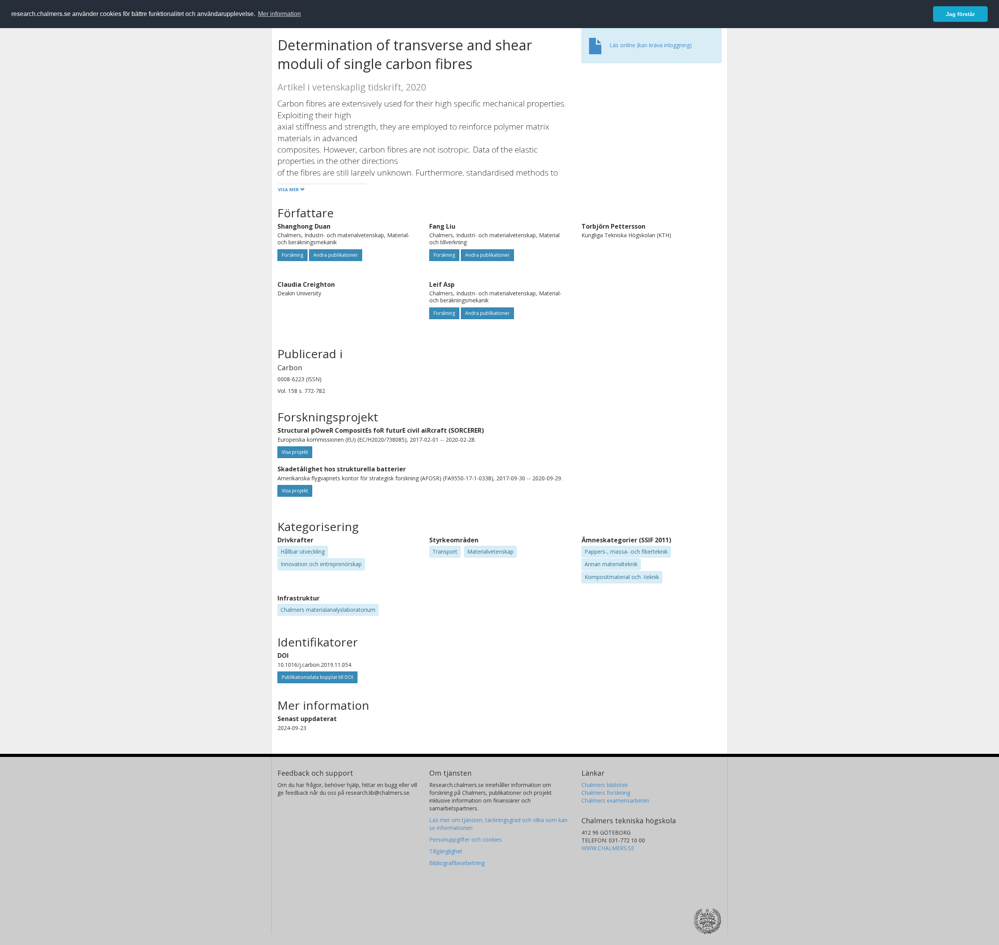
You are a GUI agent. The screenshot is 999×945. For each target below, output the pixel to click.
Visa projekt (295, 452)
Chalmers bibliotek (604, 785)
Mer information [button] (279, 14)
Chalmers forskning (605, 792)
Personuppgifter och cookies (465, 839)
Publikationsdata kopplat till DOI (317, 677)
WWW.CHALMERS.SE (607, 848)
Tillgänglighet (445, 851)
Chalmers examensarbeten (615, 800)
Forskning (292, 255)
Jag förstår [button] (960, 14)
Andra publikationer (335, 255)
